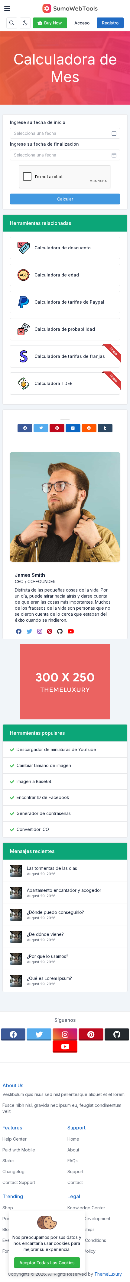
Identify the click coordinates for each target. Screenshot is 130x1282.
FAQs (72, 1160)
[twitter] (30, 631)
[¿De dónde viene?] (16, 939)
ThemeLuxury (108, 1274)
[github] (60, 631)
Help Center (14, 1138)
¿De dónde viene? (45, 934)
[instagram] (40, 631)
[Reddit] (89, 428)
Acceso (81, 22)
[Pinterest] (57, 428)
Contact (75, 1182)
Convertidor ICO (33, 829)
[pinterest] (50, 631)
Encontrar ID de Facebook (43, 797)
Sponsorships (81, 1229)
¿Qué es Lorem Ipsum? (49, 978)
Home (73, 1138)
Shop (7, 1207)
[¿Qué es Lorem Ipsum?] (16, 983)
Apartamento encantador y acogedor (64, 890)
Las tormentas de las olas (52, 868)
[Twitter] (41, 428)
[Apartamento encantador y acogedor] (16, 895)
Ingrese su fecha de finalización (44, 144)
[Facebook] (25, 428)
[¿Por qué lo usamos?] (16, 961)
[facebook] (19, 631)
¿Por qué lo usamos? (47, 956)
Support (75, 1171)
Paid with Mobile (18, 1149)
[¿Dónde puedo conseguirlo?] (16, 917)
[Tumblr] (105, 428)
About (73, 1149)
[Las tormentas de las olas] (16, 873)
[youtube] (71, 631)
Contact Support (18, 1182)
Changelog (13, 1171)
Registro (110, 22)
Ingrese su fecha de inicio (37, 122)
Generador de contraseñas (44, 813)
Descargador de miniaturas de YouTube (56, 749)
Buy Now (53, 22)
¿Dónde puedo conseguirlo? (55, 912)
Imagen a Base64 (34, 781)
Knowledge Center (86, 1207)
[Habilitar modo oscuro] (25, 22)
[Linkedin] (73, 428)
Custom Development (88, 1218)
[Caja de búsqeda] (11, 22)
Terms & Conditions (86, 1240)
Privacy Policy (81, 1251)
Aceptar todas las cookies (47, 1262)
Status (8, 1160)
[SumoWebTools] (70, 8)
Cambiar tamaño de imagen (44, 765)
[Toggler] (7, 8)
